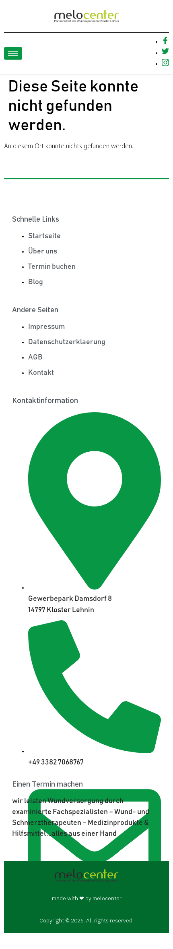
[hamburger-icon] (13, 53)
